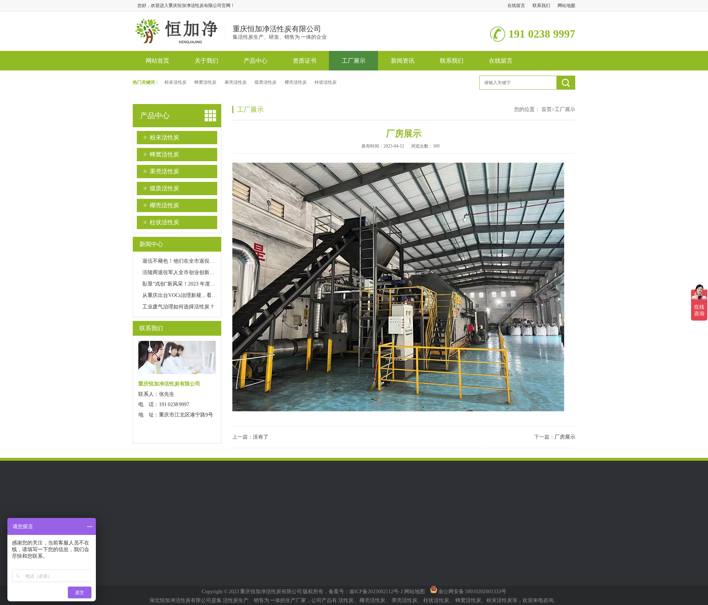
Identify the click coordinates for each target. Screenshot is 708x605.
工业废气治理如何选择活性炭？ (178, 307)
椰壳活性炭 (296, 82)
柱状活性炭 (326, 82)
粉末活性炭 (175, 82)
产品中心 (255, 61)
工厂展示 (353, 61)
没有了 (260, 437)
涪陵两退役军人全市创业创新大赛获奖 (186, 272)
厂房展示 (565, 437)
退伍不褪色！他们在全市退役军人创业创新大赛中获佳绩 (206, 261)
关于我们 (206, 61)
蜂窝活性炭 (205, 82)
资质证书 (304, 61)
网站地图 (566, 5)
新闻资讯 (402, 61)
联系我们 (541, 5)
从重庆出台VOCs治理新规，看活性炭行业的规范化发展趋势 (210, 295)
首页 (548, 109)
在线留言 (516, 5)
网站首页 (157, 61)
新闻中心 (151, 244)
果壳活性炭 (236, 82)
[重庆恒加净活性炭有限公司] (179, 41)
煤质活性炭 (265, 82)
